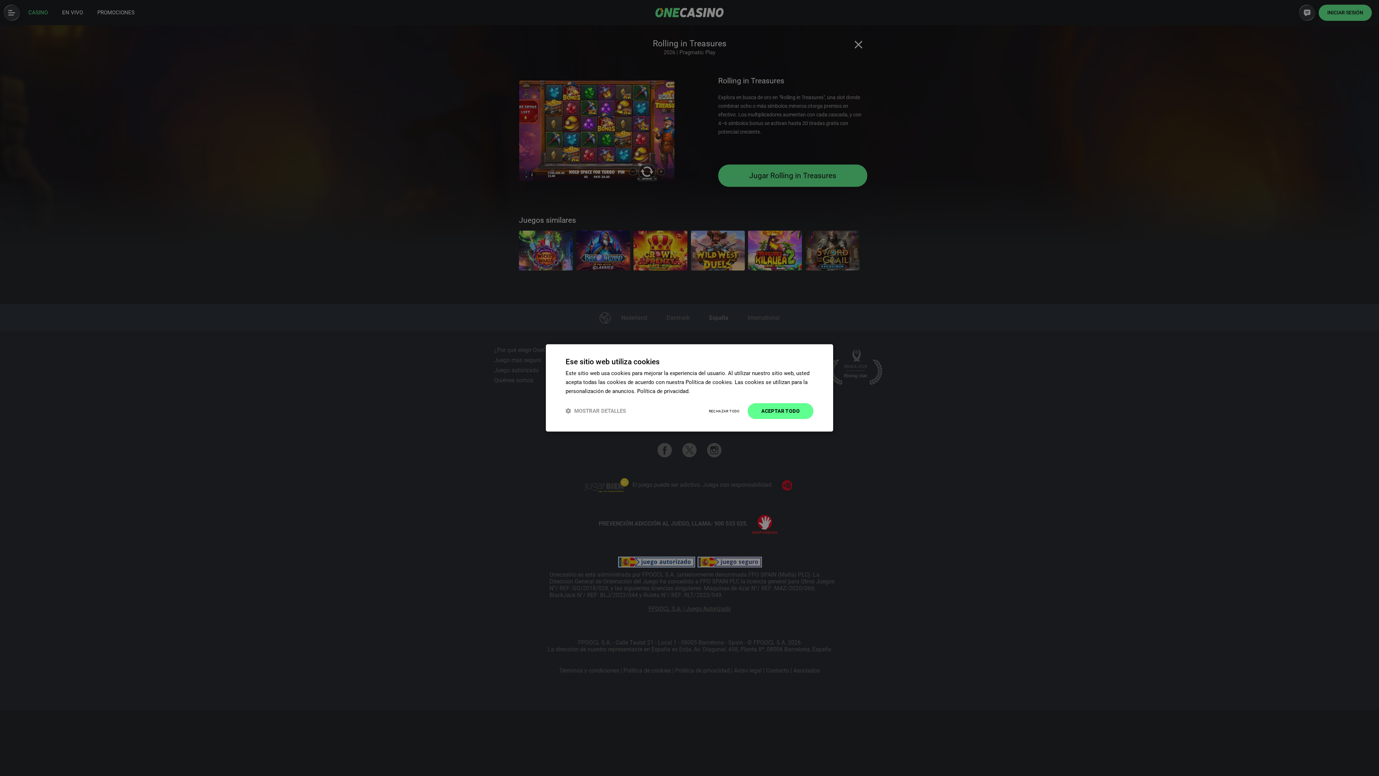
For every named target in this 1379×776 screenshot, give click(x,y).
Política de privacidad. (663, 391)
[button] (596, 411)
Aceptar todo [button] (780, 411)
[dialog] (689, 387)
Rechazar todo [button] (724, 411)
